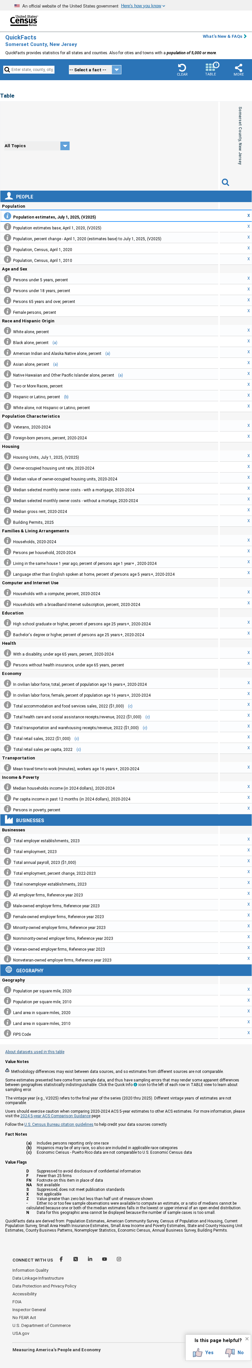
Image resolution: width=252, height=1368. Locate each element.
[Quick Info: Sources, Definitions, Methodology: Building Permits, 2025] (7, 521)
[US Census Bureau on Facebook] (61, 1260)
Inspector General (29, 1309)
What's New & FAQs (222, 36)
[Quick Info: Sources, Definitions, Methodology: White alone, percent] (7, 331)
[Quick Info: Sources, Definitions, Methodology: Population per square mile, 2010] (7, 1001)
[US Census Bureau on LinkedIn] (90, 1260)
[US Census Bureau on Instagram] (119, 1260)
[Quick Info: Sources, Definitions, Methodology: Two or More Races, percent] (7, 385)
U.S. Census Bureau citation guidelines (59, 1124)
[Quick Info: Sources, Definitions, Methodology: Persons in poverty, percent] (7, 809)
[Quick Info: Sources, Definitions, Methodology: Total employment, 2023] (7, 850)
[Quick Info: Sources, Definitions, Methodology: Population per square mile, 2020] (7, 990)
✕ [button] (247, 1338)
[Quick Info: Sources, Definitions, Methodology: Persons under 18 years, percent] (7, 289)
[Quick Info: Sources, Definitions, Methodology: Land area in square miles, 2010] (7, 1022)
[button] (182, 69)
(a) (54, 342)
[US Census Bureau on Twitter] (76, 1260)
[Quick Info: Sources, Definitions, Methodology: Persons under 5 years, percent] (7, 279)
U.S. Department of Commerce (41, 1325)
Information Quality (30, 1270)
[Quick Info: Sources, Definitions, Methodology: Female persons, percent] (7, 311)
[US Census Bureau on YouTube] (105, 1260)
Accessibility (24, 1293)
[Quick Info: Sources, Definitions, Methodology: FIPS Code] (7, 1033)
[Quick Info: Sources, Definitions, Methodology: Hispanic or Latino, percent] (7, 396)
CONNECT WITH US (32, 1260)
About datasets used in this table (34, 1052)
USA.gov (20, 1333)
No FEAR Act (24, 1317)
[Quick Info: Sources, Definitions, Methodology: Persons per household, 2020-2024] (7, 551)
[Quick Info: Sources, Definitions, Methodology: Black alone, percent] (7, 341)
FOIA (16, 1301)
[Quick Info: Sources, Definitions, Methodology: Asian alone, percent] (7, 363)
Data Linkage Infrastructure (38, 1278)
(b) (66, 397)
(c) (130, 706)
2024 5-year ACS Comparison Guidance (55, 1116)
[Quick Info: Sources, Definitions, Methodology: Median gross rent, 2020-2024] (7, 510)
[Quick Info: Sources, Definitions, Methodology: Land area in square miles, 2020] (7, 1011)
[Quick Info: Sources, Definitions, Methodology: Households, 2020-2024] (7, 541)
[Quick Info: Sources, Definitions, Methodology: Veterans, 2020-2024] (7, 426)
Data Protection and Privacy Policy (44, 1286)
